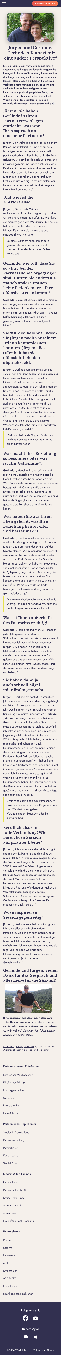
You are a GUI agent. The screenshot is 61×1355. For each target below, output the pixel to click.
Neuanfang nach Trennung (18, 1221)
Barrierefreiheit (11, 1105)
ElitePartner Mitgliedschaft (18, 1075)
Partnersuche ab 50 (14, 1190)
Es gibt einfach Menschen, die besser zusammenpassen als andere (29, 574)
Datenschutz (10, 1271)
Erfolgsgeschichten (25, 1046)
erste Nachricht (12, 1205)
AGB (6, 1263)
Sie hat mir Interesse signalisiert (25, 380)
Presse (7, 1240)
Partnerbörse (10, 1148)
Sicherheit (9, 1098)
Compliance (10, 1286)
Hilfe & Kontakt (11, 1113)
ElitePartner (8, 1046)
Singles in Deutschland (16, 1132)
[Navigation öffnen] (3, 3)
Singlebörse (10, 1163)
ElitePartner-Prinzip (14, 1083)
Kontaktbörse (10, 1155)
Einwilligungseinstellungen (18, 1294)
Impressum (9, 1255)
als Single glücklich (22, 500)
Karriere (7, 1248)
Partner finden (11, 1182)
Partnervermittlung (13, 1140)
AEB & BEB (9, 1278)
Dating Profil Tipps (13, 1198)
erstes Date (9, 1213)
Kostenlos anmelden (45, 3)
